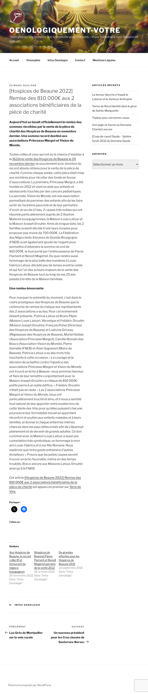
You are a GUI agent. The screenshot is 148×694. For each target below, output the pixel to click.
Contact (80, 60)
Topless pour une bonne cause (110, 117)
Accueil (14, 60)
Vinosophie (33, 60)
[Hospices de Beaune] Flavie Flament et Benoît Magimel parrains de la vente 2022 (45, 560)
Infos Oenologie (58, 60)
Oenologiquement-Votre (64, 30)
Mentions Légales (104, 60)
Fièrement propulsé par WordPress (29, 685)
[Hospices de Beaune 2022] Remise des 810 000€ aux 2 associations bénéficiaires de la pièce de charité (45, 482)
